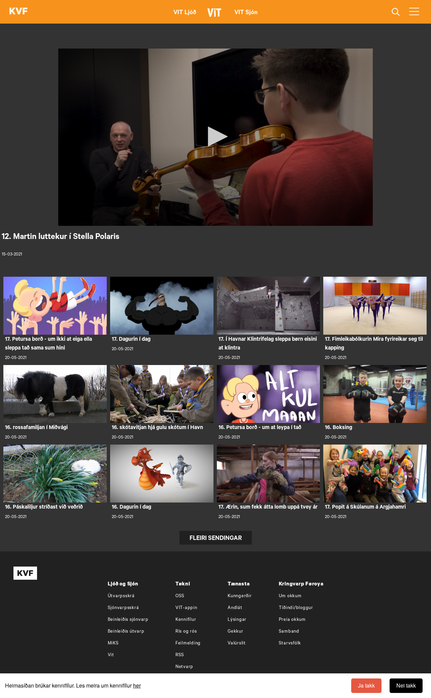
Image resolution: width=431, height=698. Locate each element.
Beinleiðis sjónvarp (128, 620)
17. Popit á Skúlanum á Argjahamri (365, 508)
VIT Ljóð (184, 13)
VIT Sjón (246, 13)
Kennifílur (185, 620)
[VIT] (215, 15)
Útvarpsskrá (121, 596)
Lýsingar (237, 620)
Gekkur (235, 631)
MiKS (113, 643)
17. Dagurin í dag (131, 340)
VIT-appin (186, 608)
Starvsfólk (290, 643)
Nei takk (406, 685)
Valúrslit (237, 643)
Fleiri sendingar (216, 539)
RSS (179, 655)
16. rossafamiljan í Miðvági (36, 428)
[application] (215, 137)
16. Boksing (338, 428)
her (137, 685)
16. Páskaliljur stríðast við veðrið (44, 508)
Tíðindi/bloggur (296, 608)
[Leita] (396, 12)
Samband (289, 631)
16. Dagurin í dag (131, 508)
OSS (180, 596)
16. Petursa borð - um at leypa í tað (260, 428)
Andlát (235, 608)
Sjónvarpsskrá (123, 608)
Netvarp (184, 667)
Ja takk (366, 685)
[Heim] (18, 12)
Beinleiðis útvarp (126, 631)
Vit (111, 655)
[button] (215, 136)
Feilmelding (188, 643)
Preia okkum (292, 620)
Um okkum (290, 596)
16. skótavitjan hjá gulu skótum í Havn (157, 428)
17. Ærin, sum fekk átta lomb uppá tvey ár (268, 508)
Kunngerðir (240, 596)
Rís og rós (186, 631)
